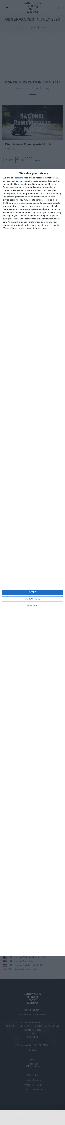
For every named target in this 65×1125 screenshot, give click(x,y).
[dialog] (32, 562)
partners (19, 178)
